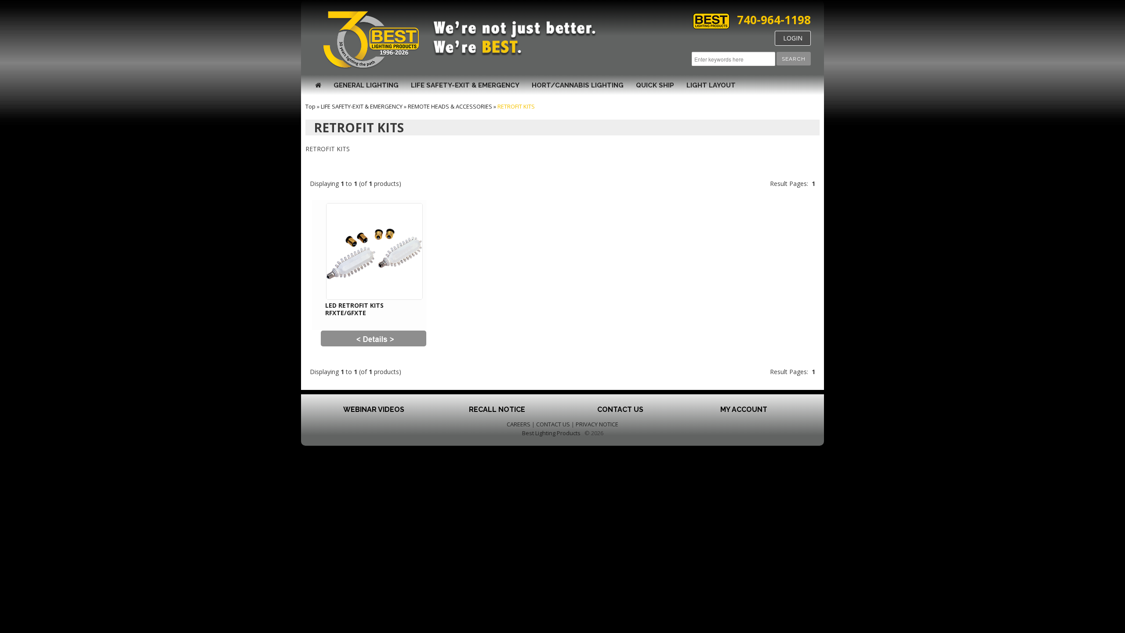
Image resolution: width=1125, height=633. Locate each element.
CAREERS (518, 424)
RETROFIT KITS (516, 106)
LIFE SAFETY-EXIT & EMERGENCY (465, 85)
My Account (743, 409)
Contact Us (620, 409)
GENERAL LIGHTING (366, 85)
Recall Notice (497, 409)
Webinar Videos (373, 409)
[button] (794, 58)
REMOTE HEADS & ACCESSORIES (450, 106)
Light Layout (711, 85)
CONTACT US (553, 424)
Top (310, 106)
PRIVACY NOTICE (597, 424)
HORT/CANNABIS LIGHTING (578, 85)
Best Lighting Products (551, 433)
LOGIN (792, 38)
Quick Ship (655, 85)
